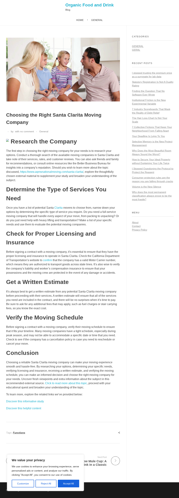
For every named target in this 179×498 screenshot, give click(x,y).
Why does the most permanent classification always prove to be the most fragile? (152, 196)
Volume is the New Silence (146, 186)
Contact (136, 226)
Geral (136, 49)
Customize (23, 483)
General (43, 131)
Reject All (46, 483)
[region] (45, 472)
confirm (47, 260)
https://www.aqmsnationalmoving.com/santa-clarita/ (51, 171)
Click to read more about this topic (66, 383)
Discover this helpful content (23, 408)
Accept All (68, 483)
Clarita (58, 207)
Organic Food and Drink (89, 5)
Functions (19, 432)
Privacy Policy (139, 229)
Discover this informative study (25, 401)
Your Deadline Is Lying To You (148, 136)
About (135, 222)
